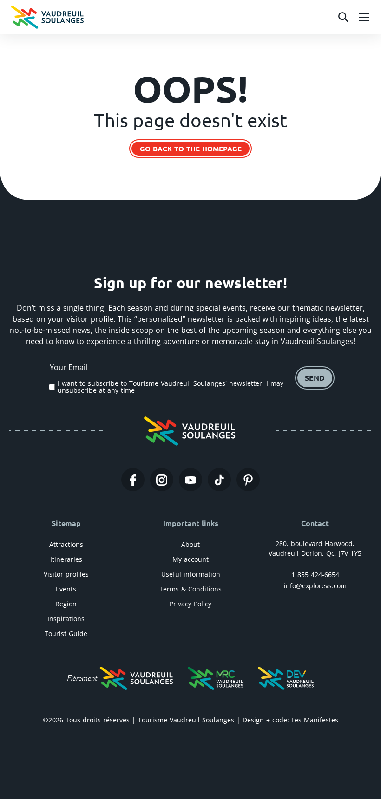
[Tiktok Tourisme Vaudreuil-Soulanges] (219, 480)
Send (315, 378)
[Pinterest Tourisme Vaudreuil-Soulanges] (248, 480)
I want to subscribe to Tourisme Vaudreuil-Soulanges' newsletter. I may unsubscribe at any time (170, 387)
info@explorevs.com (315, 585)
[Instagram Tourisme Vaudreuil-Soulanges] (161, 480)
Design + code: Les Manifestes (290, 719)
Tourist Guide (66, 633)
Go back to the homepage (191, 148)
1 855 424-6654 (315, 574)
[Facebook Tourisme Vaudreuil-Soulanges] (132, 480)
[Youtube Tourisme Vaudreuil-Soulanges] (190, 480)
